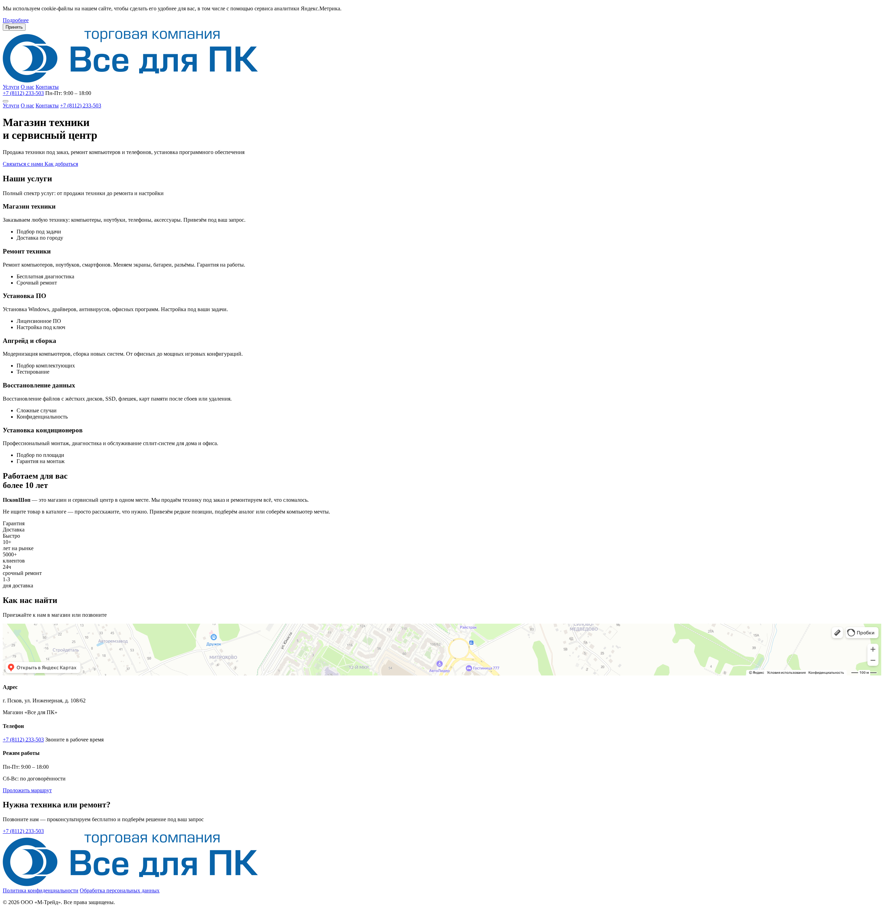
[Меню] (5, 101)
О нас (27, 87)
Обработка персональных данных (120, 890)
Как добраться (61, 164)
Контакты (47, 87)
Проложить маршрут (27, 790)
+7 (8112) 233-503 (23, 93)
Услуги (11, 87)
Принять (14, 27)
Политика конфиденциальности (40, 890)
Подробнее (16, 20)
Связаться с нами (24, 164)
